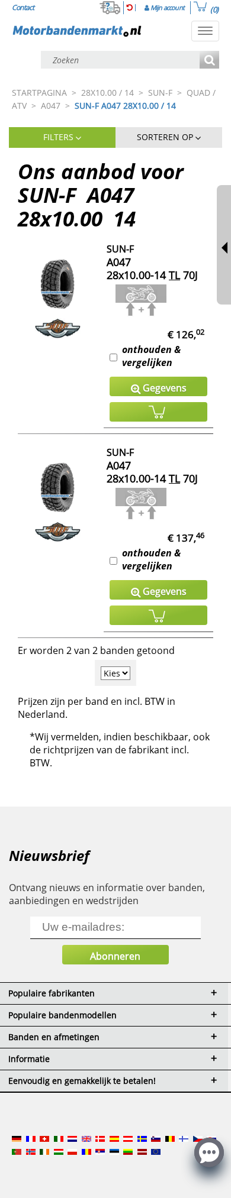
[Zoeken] (209, 60)
